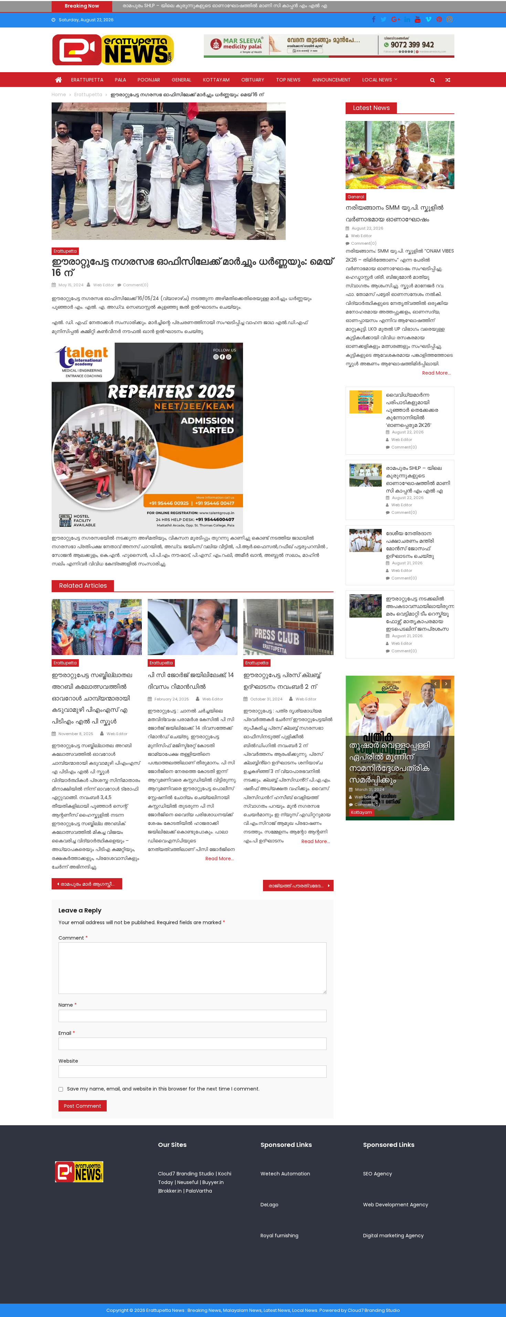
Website (68, 1061)
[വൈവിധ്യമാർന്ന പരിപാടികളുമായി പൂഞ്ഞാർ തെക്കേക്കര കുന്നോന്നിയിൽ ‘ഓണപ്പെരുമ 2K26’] (365, 401)
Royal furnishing (279, 1235)
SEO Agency (377, 1173)
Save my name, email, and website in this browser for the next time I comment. (163, 1088)
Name (68, 1004)
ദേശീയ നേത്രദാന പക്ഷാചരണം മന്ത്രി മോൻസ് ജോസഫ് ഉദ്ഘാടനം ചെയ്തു (211, 8)
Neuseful (187, 1182)
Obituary (252, 79)
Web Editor (103, 285)
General (181, 79)
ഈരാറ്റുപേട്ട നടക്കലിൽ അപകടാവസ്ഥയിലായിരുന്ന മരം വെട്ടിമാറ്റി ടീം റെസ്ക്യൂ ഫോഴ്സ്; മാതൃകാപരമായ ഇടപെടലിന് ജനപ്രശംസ (420, 613)
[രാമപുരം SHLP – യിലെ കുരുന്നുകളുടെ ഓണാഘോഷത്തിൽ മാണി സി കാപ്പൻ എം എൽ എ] (365, 475)
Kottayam (216, 79)
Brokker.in (170, 1190)
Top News (288, 79)
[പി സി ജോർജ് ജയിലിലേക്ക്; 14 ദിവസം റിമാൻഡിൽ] (193, 627)
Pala (120, 79)
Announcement (331, 79)
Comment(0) (135, 285)
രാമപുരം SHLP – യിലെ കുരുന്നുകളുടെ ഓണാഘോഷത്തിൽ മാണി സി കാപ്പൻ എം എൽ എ (418, 479)
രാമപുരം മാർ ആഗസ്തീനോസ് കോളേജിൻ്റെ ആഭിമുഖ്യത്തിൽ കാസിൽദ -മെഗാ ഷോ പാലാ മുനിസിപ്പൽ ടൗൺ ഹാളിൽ (91, 884)
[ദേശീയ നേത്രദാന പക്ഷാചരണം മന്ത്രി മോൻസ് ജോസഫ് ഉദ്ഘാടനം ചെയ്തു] (365, 540)
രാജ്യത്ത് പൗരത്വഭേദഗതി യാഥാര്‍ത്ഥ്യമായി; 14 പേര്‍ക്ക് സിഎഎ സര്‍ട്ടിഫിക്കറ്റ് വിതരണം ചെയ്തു (301, 885)
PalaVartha (199, 1190)
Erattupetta (87, 79)
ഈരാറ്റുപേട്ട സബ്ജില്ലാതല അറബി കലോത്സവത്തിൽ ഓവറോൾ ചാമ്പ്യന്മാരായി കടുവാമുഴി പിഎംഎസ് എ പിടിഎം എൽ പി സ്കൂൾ (92, 698)
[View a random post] (447, 80)
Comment (73, 937)
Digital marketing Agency (393, 1235)
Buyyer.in (213, 1182)
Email (67, 1033)
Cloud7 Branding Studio (186, 1173)
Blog (357, 718)
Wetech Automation (285, 1173)
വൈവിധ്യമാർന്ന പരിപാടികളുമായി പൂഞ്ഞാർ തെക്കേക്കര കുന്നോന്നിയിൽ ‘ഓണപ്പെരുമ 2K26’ (412, 410)
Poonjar (149, 79)
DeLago (269, 1204)
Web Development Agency (395, 1204)
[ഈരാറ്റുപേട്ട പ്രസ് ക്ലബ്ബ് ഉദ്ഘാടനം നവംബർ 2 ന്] (288, 627)
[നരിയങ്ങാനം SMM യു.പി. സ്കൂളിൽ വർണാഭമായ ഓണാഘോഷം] (400, 155)
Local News (377, 79)
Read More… (219, 858)
